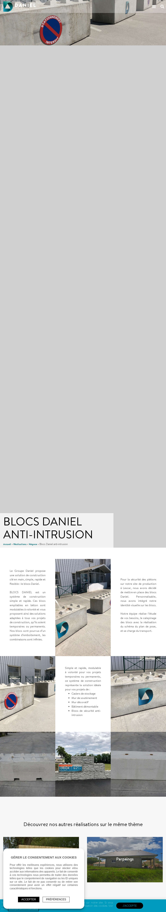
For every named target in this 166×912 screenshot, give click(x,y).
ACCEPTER (28, 899)
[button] (154, 6)
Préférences (56, 899)
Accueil (7, 544)
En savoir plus (125, 859)
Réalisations (19, 544)
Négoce (33, 544)
